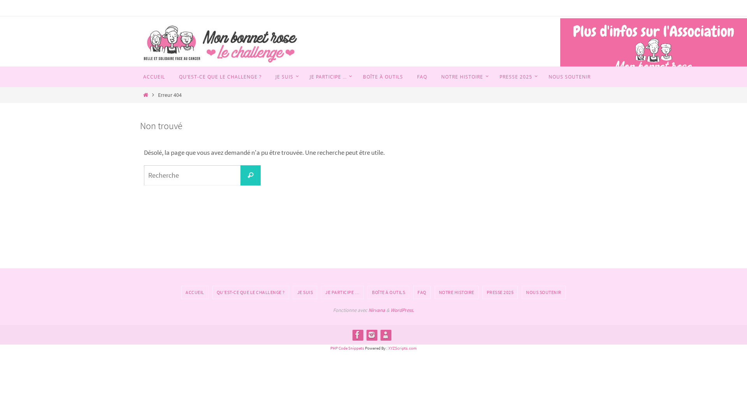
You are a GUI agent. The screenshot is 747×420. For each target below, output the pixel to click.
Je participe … (342, 292)
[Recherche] (250, 175)
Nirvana (376, 310)
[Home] (145, 95)
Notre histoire (456, 292)
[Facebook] (357, 335)
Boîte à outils (388, 292)
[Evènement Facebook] (386, 335)
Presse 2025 (500, 292)
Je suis (305, 292)
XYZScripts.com (402, 348)
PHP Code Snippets (347, 348)
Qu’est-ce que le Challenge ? (251, 292)
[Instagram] (371, 335)
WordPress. (402, 310)
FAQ (421, 292)
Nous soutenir (543, 292)
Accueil (195, 292)
